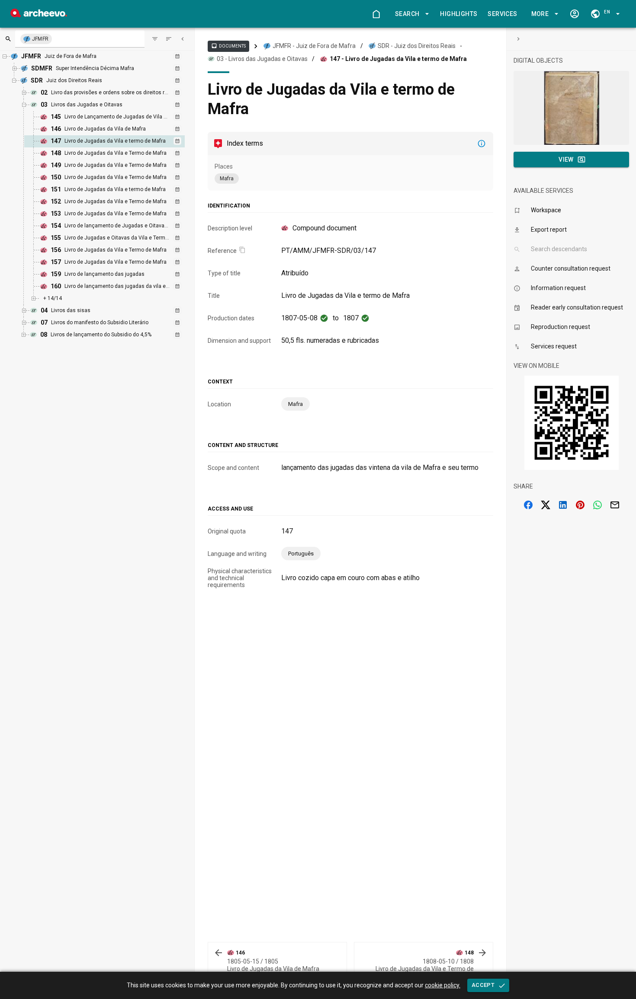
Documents (228, 46)
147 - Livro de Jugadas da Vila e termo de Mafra (398, 58)
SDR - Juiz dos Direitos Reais (417, 45)
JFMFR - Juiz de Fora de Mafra (314, 45)
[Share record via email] (614, 505)
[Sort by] (155, 39)
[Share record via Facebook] (528, 505)
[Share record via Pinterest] (580, 505)
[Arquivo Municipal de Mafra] (38, 15)
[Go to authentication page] (574, 13)
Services (502, 13)
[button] (410, 14)
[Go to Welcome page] (376, 13)
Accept (483, 985)
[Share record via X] (545, 505)
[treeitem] (113, 141)
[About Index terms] (481, 143)
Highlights (458, 13)
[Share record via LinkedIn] (563, 505)
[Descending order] (169, 39)
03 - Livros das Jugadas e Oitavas (262, 58)
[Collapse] (183, 39)
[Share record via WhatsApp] (597, 505)
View (566, 159)
